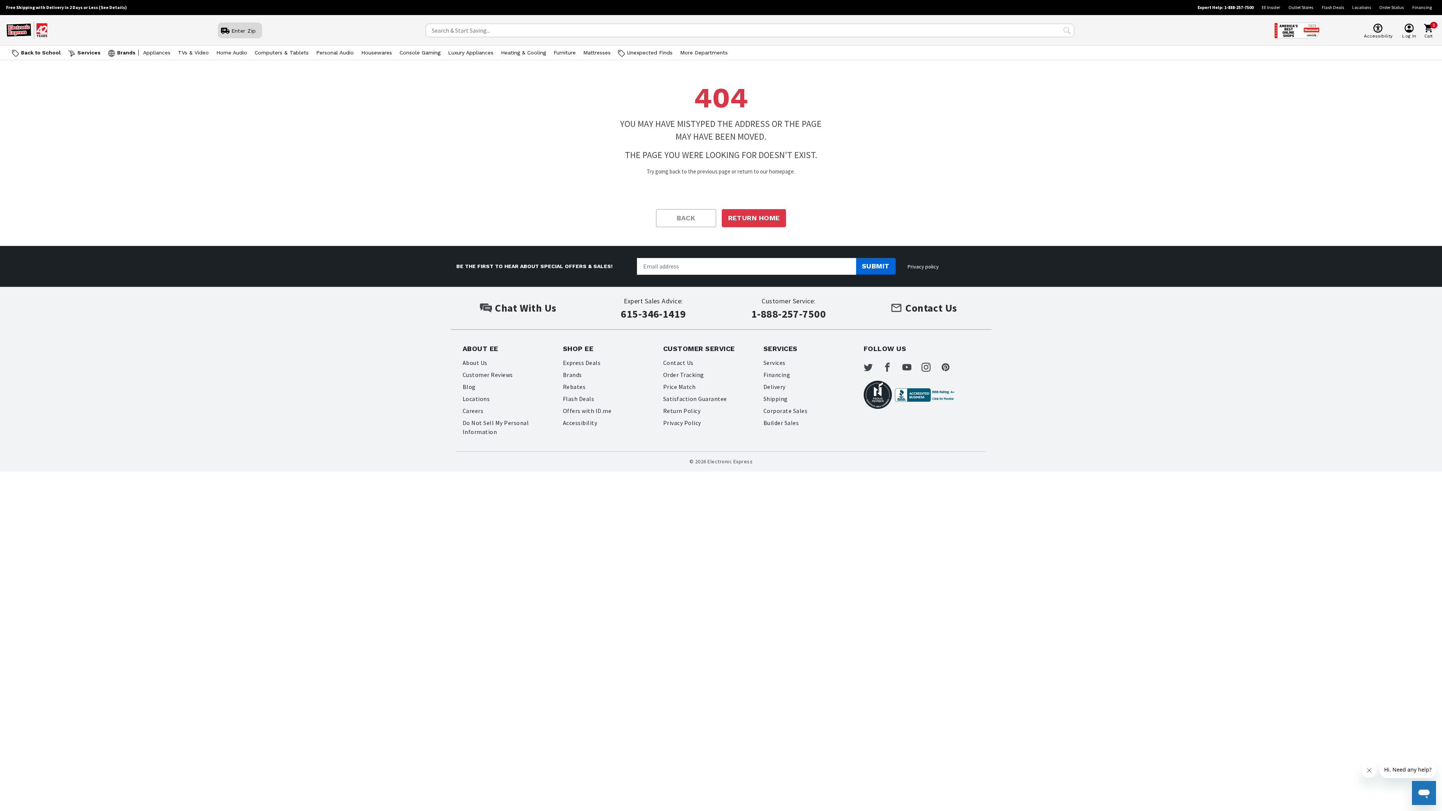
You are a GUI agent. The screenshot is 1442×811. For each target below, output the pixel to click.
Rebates (574, 386)
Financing (1422, 7)
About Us (475, 362)
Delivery (774, 386)
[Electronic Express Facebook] (892, 367)
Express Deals (581, 362)
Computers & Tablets (282, 53)
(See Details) (113, 7)
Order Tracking (683, 374)
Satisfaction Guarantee (695, 398)
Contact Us (678, 362)
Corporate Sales (785, 411)
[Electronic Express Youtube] (911, 367)
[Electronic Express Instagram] (931, 367)
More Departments (704, 53)
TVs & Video (193, 53)
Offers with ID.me (587, 411)
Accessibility (580, 423)
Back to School (41, 53)
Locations (1361, 7)
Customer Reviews (488, 374)
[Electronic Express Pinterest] (950, 367)
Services (89, 53)
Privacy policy (923, 266)
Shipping (775, 398)
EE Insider (1271, 7)
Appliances (156, 53)
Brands (126, 53)
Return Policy (681, 411)
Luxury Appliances (470, 53)
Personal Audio (335, 53)
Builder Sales (781, 423)
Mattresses (597, 53)
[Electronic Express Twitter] (873, 367)
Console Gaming (420, 53)
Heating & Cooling (523, 53)
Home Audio (231, 53)
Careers (473, 411)
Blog (469, 386)
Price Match (679, 386)
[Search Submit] (1066, 30)
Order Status (1391, 7)
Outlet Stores (1300, 7)
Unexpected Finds (650, 53)
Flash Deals (1333, 7)
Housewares (376, 53)
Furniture (565, 53)
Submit (876, 266)
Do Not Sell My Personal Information (496, 427)
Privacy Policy (682, 423)
